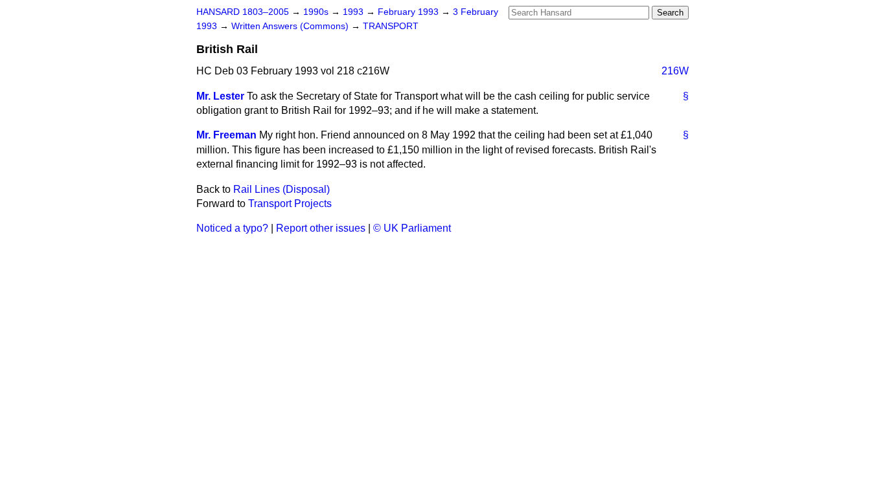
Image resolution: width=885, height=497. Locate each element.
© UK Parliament (412, 228)
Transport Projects (290, 203)
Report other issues (320, 228)
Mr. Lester (220, 96)
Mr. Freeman (226, 134)
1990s (317, 12)
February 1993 (409, 12)
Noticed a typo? (232, 228)
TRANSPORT (391, 26)
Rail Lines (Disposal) (281, 189)
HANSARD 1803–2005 (242, 12)
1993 (354, 12)
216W (675, 70)
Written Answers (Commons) (291, 26)
